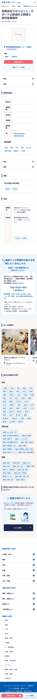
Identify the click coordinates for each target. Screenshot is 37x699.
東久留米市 (5, 418)
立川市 (4, 405)
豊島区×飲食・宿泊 (18, 466)
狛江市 (11, 415)
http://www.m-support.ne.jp (19, 134)
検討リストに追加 (18, 67)
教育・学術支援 (10, 660)
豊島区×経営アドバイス (9, 452)
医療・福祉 (9, 674)
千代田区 (5, 388)
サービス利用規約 (13, 688)
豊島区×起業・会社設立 (27, 442)
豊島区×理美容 (7, 473)
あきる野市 (12, 421)
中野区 (25, 395)
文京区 (31, 388)
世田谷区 (11, 395)
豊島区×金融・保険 (22, 469)
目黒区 (31, 391)
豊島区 (19, 6)
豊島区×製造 (16, 463)
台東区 (4, 391)
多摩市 (22, 418)
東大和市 (18, 415)
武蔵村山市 (14, 418)
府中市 (32, 405)
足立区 (4, 401)
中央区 (12, 388)
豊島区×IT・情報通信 (8, 469)
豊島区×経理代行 (7, 439)
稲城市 (29, 418)
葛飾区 (11, 401)
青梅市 (25, 405)
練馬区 (30, 398)
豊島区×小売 (26, 463)
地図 (4, 84)
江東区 (17, 391)
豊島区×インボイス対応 (21, 439)
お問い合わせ (18, 62)
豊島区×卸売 (6, 466)
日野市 (4, 411)
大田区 (4, 395)
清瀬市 (25, 415)
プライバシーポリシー (19, 686)
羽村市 (4, 421)
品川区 (24, 391)
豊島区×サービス (7, 476)
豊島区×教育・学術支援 (20, 473)
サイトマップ (8, 686)
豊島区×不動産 (30, 466)
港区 (18, 388)
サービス (8, 665)
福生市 (4, 415)
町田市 (17, 408)
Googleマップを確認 (20, 238)
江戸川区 (18, 401)
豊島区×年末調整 (26, 435)
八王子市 (26, 401)
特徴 (4, 79)
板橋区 (23, 398)
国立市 (26, 411)
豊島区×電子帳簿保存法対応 (10, 442)
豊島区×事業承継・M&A (9, 445)
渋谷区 (19, 395)
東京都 (13, 6)
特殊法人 (8, 678)
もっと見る (18, 528)
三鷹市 (19, 405)
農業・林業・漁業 (11, 669)
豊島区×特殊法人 (20, 479)
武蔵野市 (11, 405)
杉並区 (32, 395)
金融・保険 (9, 651)
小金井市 (25, 408)
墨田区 (11, 391)
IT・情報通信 (9, 647)
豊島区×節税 (22, 445)
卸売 (6, 634)
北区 (10, 398)
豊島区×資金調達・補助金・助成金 (24, 449)
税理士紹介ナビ (6, 6)
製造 (6, 625)
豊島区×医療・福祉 (8, 479)
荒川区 (16, 398)
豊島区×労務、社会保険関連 (25, 452)
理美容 (7, 656)
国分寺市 (19, 411)
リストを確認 (29, 696)
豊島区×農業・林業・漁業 (22, 476)
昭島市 (4, 408)
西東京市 (20, 421)
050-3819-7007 (18, 288)
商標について (25, 688)
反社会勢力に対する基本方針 (13, 691)
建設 (6, 620)
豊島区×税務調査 (7, 449)
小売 (6, 629)
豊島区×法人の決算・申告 (9, 432)
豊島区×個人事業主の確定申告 (11, 435)
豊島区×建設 (6, 463)
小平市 (32, 408)
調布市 (11, 408)
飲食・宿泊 (9, 638)
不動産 (7, 642)
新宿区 (24, 388)
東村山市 (11, 411)
